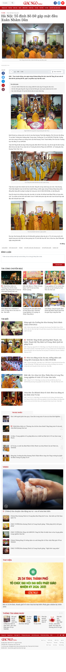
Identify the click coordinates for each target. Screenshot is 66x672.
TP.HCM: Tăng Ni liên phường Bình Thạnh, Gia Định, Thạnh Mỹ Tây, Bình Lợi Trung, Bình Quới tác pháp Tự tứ (43, 342)
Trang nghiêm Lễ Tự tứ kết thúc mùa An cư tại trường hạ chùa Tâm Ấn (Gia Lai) (54, 288)
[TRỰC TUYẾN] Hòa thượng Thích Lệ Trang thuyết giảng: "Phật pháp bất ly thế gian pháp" (36, 525)
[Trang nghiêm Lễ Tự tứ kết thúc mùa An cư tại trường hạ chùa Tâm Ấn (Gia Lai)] (55, 277)
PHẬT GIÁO (50, 660)
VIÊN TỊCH (56, 660)
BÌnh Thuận (48, 664)
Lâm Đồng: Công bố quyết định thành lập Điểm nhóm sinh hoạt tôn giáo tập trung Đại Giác (54, 310)
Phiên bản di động (45, 655)
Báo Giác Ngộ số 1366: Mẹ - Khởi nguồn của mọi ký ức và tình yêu (55, 639)
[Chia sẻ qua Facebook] (3, 73)
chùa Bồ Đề (4, 247)
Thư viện (7, 560)
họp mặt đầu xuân (46, 247)
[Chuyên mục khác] (63, 11)
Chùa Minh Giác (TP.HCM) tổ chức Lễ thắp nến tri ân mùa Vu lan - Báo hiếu (11, 310)
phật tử (62, 660)
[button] (60, 641)
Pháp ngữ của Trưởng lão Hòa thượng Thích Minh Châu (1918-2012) (43, 323)
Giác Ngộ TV (17, 655)
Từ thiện (9, 11)
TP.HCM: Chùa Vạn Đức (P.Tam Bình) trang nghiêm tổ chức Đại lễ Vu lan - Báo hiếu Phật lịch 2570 (40, 641)
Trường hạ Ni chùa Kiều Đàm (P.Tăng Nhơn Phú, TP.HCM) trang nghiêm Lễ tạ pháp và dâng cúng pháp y (32, 311)
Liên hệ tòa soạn (35, 655)
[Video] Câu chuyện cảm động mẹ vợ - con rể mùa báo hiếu (27, 511)
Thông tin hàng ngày (13, 631)
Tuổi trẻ (41, 7)
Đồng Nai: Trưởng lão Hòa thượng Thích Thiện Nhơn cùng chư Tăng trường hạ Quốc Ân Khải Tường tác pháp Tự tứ (36, 456)
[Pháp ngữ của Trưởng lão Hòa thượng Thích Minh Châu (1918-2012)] (12, 328)
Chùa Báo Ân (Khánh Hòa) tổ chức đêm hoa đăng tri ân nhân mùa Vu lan (44, 394)
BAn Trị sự (43, 660)
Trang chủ (4, 7)
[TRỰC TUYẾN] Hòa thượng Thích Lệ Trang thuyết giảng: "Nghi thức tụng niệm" (35, 548)
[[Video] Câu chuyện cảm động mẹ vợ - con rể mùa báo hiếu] (33, 489)
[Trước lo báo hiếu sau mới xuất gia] (22, 637)
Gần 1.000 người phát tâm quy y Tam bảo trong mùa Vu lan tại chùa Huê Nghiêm (35, 416)
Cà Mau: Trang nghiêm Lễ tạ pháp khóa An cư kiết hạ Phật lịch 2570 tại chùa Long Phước (36, 437)
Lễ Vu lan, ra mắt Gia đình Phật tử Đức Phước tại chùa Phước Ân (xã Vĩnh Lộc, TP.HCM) (34, 447)
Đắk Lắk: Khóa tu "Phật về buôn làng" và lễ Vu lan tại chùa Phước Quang (32, 288)
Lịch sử (3, 11)
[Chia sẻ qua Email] (3, 85)
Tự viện (46, 7)
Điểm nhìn (25, 7)
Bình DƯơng (61, 664)
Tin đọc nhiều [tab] (17, 412)
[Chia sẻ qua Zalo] (3, 81)
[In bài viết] (3, 89)
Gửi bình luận (58, 264)
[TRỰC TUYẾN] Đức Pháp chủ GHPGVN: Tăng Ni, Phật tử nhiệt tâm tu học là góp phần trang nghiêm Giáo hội (37, 533)
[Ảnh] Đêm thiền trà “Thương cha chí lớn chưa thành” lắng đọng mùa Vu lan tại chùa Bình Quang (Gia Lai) (11, 288)
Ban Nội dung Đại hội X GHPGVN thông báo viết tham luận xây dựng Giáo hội (32, 625)
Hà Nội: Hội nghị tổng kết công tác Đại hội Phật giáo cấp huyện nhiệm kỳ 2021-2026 (34, 89)
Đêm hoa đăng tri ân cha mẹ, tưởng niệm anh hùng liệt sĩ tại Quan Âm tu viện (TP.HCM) (42, 359)
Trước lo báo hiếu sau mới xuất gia (29, 637)
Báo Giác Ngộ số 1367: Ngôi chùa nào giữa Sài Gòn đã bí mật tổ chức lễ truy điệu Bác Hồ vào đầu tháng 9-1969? (10, 642)
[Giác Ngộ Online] (20, 659)
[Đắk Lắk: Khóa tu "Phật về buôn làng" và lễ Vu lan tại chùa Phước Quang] (33, 277)
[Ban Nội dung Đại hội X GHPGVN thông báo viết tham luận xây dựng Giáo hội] (33, 592)
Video (20, 7)
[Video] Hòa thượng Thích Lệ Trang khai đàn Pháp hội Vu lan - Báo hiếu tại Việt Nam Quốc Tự (36, 517)
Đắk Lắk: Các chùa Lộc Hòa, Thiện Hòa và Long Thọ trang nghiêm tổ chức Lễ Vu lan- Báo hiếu (44, 376)
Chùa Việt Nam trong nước (13, 13)
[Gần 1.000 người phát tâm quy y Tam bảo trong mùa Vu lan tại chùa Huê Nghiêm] (6, 419)
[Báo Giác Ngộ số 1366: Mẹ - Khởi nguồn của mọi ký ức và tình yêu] (52, 637)
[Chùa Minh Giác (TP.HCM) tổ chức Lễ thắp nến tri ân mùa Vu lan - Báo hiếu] (11, 300)
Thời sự (10, 7)
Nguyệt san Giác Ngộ (55, 7)
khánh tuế (55, 247)
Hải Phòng (62, 662)
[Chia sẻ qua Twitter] (3, 77)
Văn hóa (15, 7)
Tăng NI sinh (49, 662)
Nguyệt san (10, 655)
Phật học (31, 7)
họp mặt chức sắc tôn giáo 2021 (32, 247)
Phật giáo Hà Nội (13, 247)
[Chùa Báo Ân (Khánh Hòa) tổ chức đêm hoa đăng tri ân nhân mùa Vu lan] (12, 399)
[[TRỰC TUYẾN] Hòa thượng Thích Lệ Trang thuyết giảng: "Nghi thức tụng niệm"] (6, 550)
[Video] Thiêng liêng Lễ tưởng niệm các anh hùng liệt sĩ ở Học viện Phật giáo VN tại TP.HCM (36, 541)
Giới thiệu (55, 664)
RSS (51, 655)
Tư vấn (36, 7)
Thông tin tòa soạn (25, 655)
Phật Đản (55, 662)
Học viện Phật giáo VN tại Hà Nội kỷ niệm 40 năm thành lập (28, 91)
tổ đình (21, 247)
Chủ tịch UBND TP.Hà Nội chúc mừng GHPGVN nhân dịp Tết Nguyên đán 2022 (33, 87)
